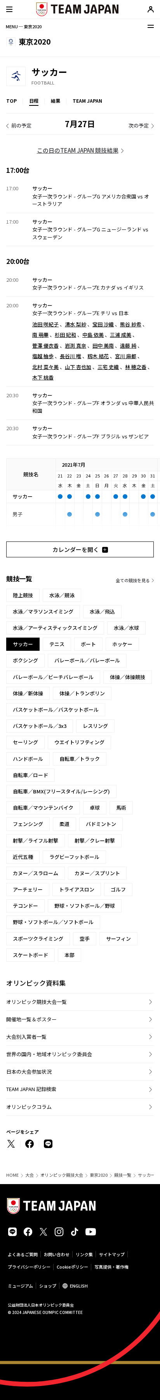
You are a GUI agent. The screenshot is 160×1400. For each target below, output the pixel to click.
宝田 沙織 (103, 324)
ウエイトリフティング (79, 742)
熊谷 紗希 (130, 324)
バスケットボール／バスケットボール (56, 709)
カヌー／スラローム (35, 873)
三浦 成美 (120, 334)
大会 (29, 1175)
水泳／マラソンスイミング (43, 611)
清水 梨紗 (75, 324)
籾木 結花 (98, 356)
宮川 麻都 (125, 356)
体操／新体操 (28, 693)
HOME (12, 1175)
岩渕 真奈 (75, 345)
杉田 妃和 (65, 334)
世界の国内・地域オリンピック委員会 (49, 1054)
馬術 (121, 807)
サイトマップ (112, 1254)
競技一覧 (122, 1175)
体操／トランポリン (82, 693)
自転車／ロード (30, 775)
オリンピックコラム (29, 1106)
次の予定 (139, 125)
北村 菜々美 (45, 367)
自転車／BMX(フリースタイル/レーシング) (61, 791)
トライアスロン (76, 889)
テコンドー (25, 905)
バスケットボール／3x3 (39, 725)
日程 (33, 100)
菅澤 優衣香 (45, 345)
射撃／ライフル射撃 (35, 840)
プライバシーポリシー (29, 1267)
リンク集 (84, 1254)
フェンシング (28, 824)
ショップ (47, 1286)
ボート (88, 644)
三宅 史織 (108, 367)
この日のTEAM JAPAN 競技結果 (77, 150)
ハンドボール (28, 758)
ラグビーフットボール (74, 856)
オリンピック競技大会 (61, 1175)
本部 (69, 955)
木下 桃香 (43, 377)
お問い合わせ (57, 1254)
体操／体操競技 (127, 677)
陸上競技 (23, 595)
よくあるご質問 (23, 1254)
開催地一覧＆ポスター (31, 1019)
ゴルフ (118, 889)
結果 (55, 100)
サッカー (146, 1175)
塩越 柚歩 (43, 356)
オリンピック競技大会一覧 (36, 1001)
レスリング (95, 725)
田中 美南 (103, 345)
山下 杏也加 (78, 367)
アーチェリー (28, 889)
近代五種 (23, 856)
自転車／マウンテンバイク (43, 807)
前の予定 (21, 125)
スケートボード (30, 955)
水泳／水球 (126, 627)
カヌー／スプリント (97, 873)
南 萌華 (40, 334)
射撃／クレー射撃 (95, 840)
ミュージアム (20, 1286)
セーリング (25, 742)
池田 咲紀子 (45, 324)
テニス (56, 644)
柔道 (64, 824)
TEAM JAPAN (87, 100)
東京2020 (99, 1175)
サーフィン (118, 938)
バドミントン (101, 824)
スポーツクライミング (38, 938)
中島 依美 (93, 334)
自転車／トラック (79, 758)
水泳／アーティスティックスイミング (55, 627)
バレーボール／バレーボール (87, 660)
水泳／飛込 (102, 611)
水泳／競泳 (62, 595)
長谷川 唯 (70, 356)
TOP (11, 100)
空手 (85, 938)
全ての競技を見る (133, 580)
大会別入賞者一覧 (26, 1036)
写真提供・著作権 (111, 1267)
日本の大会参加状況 (29, 1071)
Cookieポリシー (72, 1267)
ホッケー (122, 644)
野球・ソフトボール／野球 (84, 905)
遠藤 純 (128, 345)
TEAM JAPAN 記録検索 (31, 1089)
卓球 (95, 807)
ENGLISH (79, 1286)
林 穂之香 (135, 367)
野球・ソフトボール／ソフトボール (53, 922)
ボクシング (25, 660)
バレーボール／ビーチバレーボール (53, 677)
